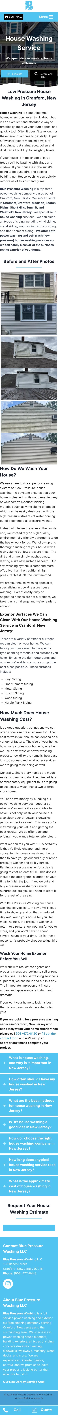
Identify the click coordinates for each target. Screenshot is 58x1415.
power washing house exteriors (24, 1337)
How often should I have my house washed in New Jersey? (32, 1084)
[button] (14, 73)
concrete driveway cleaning (22, 1346)
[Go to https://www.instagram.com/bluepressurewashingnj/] (8, 1284)
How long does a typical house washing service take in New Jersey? (32, 1165)
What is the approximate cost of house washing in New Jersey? (30, 1186)
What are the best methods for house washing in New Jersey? (31, 1106)
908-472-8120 (26, 1033)
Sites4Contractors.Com (29, 1401)
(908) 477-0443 (25, 1273)
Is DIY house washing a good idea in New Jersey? (30, 1124)
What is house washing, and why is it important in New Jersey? (30, 1063)
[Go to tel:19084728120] (16, 1410)
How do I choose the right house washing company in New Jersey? (32, 1143)
